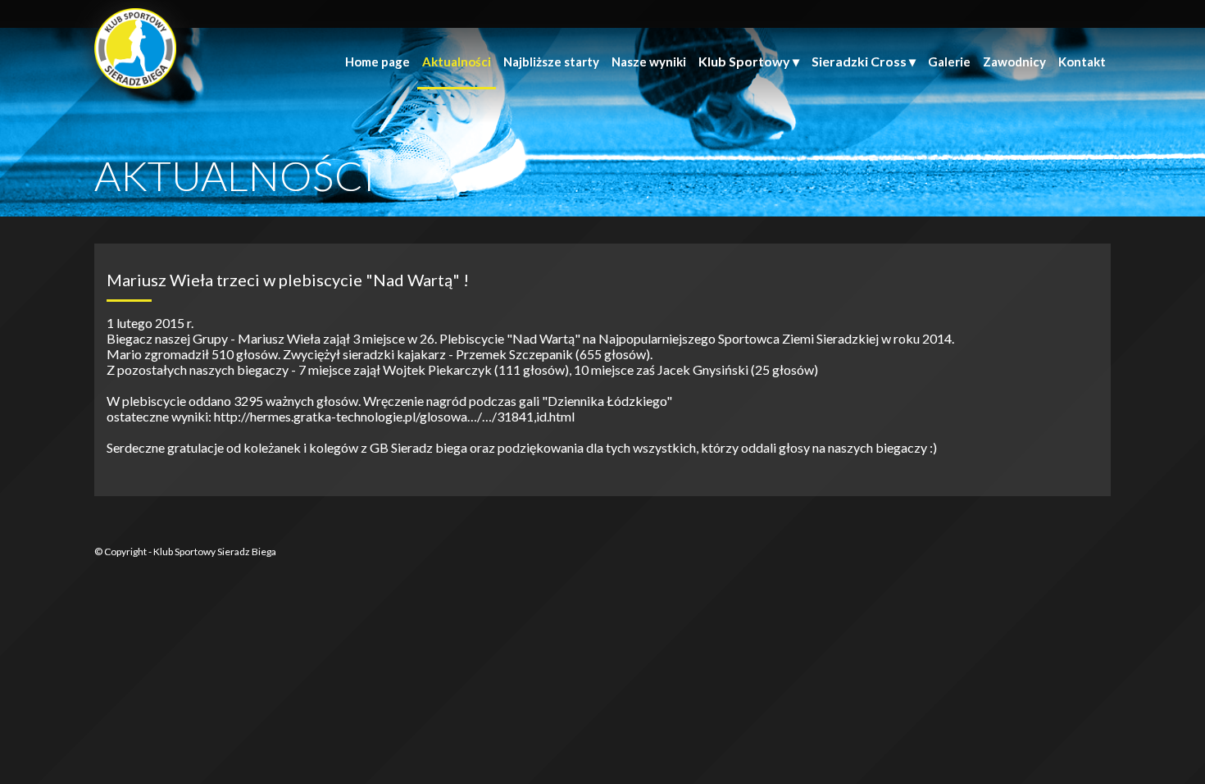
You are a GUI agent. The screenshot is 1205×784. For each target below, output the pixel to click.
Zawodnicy (1014, 61)
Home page (377, 61)
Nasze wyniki (649, 61)
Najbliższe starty (551, 61)
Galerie (949, 61)
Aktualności (456, 61)
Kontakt (1082, 61)
